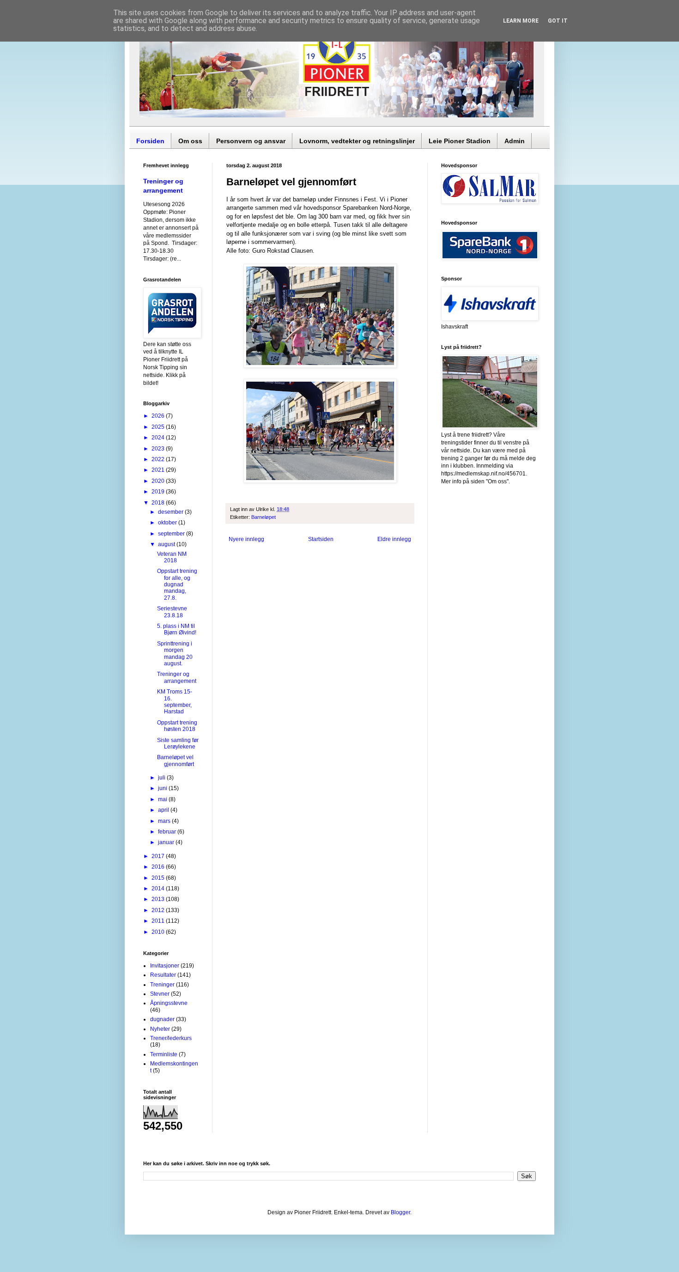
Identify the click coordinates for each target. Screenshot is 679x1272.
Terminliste (163, 1054)
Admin (514, 141)
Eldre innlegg (394, 539)
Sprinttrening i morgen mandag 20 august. (175, 653)
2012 (159, 910)
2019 (159, 491)
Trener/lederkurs (171, 1038)
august (167, 544)
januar (167, 842)
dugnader (162, 1019)
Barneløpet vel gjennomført (175, 760)
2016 (159, 867)
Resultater (163, 975)
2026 (159, 416)
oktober (168, 522)
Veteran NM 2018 (172, 557)
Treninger (162, 984)
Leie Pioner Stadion (460, 141)
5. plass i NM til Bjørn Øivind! (176, 629)
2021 (159, 470)
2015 (159, 878)
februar (167, 831)
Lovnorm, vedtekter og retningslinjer (357, 141)
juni (163, 788)
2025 (159, 427)
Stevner (160, 994)
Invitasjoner (164, 965)
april (164, 810)
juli (162, 777)
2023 (159, 448)
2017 (159, 856)
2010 (159, 932)
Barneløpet (263, 517)
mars (165, 821)
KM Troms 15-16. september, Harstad (174, 701)
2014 (159, 888)
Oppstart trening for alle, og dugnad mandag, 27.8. (177, 584)
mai (163, 799)
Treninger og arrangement (176, 677)
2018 (159, 502)
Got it (558, 21)
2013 (159, 899)
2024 (159, 437)
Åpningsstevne (169, 1003)
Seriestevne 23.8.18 (172, 611)
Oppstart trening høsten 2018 (177, 725)
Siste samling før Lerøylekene (178, 743)
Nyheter (160, 1029)
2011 (159, 921)
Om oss (190, 141)
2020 (159, 481)
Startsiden (320, 539)
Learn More (521, 21)
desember (171, 512)
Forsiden (150, 141)
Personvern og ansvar (250, 141)
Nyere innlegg (246, 539)
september (172, 533)
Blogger (400, 1212)
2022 (159, 459)
